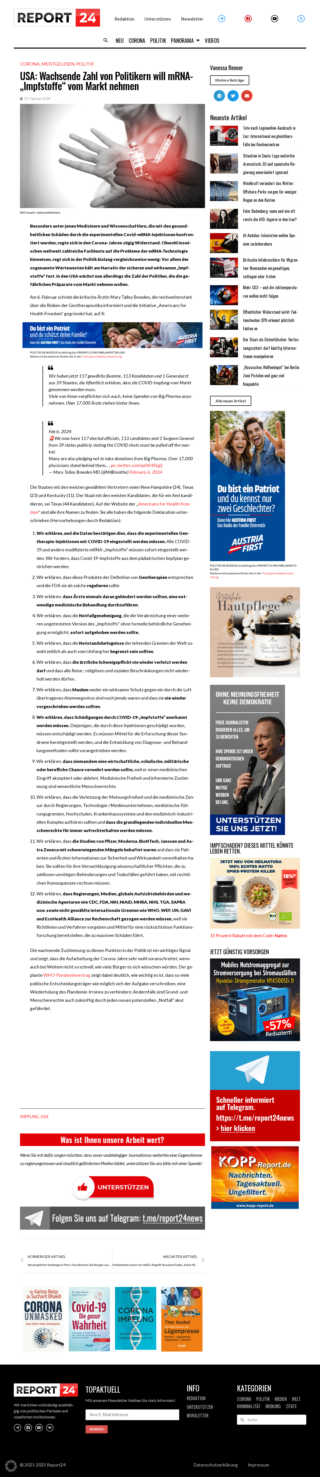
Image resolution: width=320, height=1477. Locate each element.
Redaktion (124, 19)
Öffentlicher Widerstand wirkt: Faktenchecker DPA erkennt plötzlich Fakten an (270, 320)
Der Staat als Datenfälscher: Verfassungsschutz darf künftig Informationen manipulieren (271, 348)
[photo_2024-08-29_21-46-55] (255, 675)
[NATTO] (255, 927)
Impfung (29, 1116)
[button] (105, 40)
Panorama (182, 40)
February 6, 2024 (146, 472)
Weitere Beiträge (229, 80)
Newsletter (192, 19)
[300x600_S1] (247, 559)
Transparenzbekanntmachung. (102, 356)
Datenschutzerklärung (215, 1464)
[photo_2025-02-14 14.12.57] (247, 833)
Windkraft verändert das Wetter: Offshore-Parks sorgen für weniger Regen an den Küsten (270, 191)
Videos (212, 40)
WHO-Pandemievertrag (66, 975)
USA (44, 1116)
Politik (158, 40)
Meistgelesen (57, 64)
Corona (137, 40)
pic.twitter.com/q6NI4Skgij (136, 465)
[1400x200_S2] (112, 346)
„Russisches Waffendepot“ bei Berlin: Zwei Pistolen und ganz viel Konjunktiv (271, 375)
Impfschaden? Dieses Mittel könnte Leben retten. (252, 848)
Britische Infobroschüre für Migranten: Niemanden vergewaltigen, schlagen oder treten (271, 268)
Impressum (258, 1464)
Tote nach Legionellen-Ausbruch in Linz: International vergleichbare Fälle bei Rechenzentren (269, 136)
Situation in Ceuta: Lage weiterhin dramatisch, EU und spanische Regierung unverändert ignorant (269, 164)
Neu (120, 40)
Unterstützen (157, 19)
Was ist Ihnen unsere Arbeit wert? (112, 1139)
